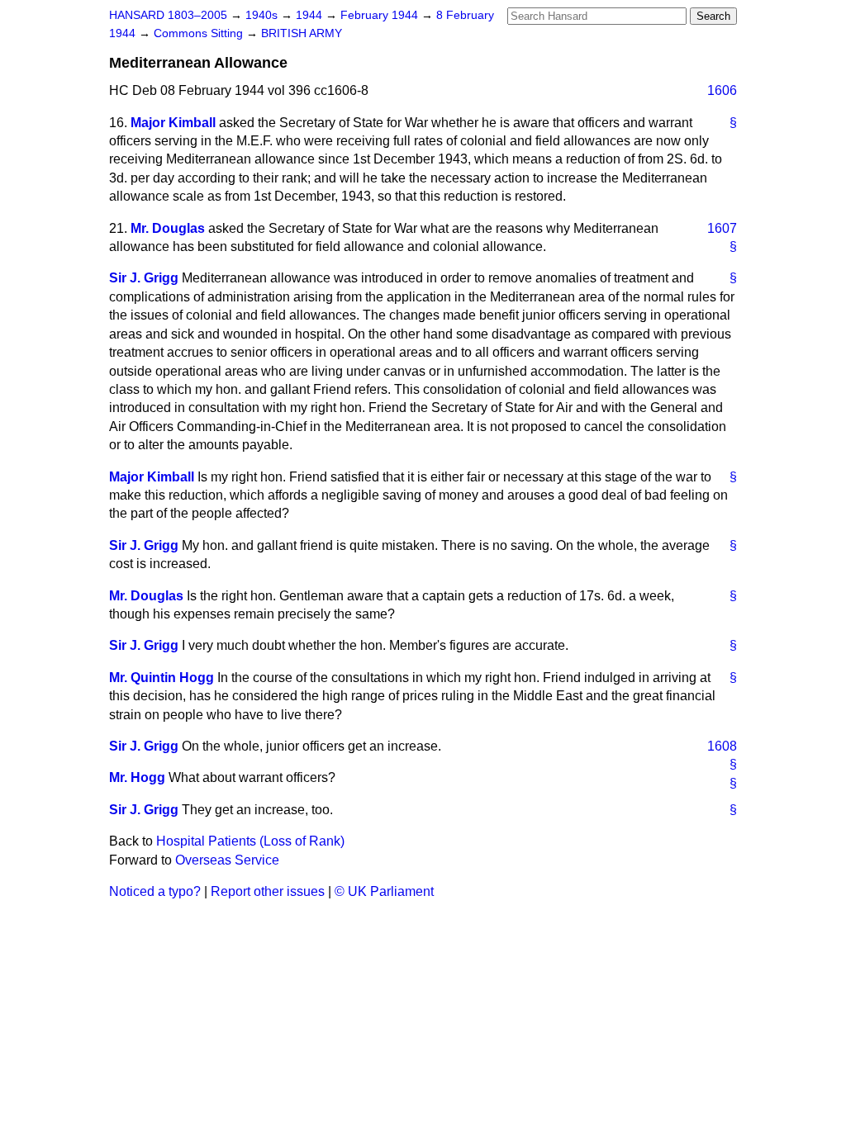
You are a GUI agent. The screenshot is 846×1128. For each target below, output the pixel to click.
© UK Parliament (384, 891)
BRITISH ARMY (301, 33)
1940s (263, 15)
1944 (311, 15)
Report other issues (268, 891)
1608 (722, 746)
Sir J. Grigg (143, 278)
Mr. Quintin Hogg (161, 678)
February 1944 (380, 15)
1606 (722, 90)
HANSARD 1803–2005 (168, 15)
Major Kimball (173, 123)
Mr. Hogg (137, 777)
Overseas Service (227, 860)
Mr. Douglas (168, 228)
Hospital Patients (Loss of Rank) (250, 841)
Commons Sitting (200, 33)
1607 (722, 228)
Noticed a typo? (155, 891)
